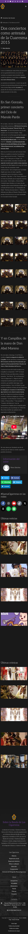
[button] (25, 6)
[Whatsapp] (20, 1)
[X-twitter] (15, 1)
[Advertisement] (14, 646)
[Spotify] (22, 1)
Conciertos (5, 18)
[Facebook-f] (5, 1)
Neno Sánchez (6, 48)
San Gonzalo (12, 18)
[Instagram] (8, 1)
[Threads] (17, 1)
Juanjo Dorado (15, 919)
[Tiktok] (12, 1)
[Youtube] (10, 1)
